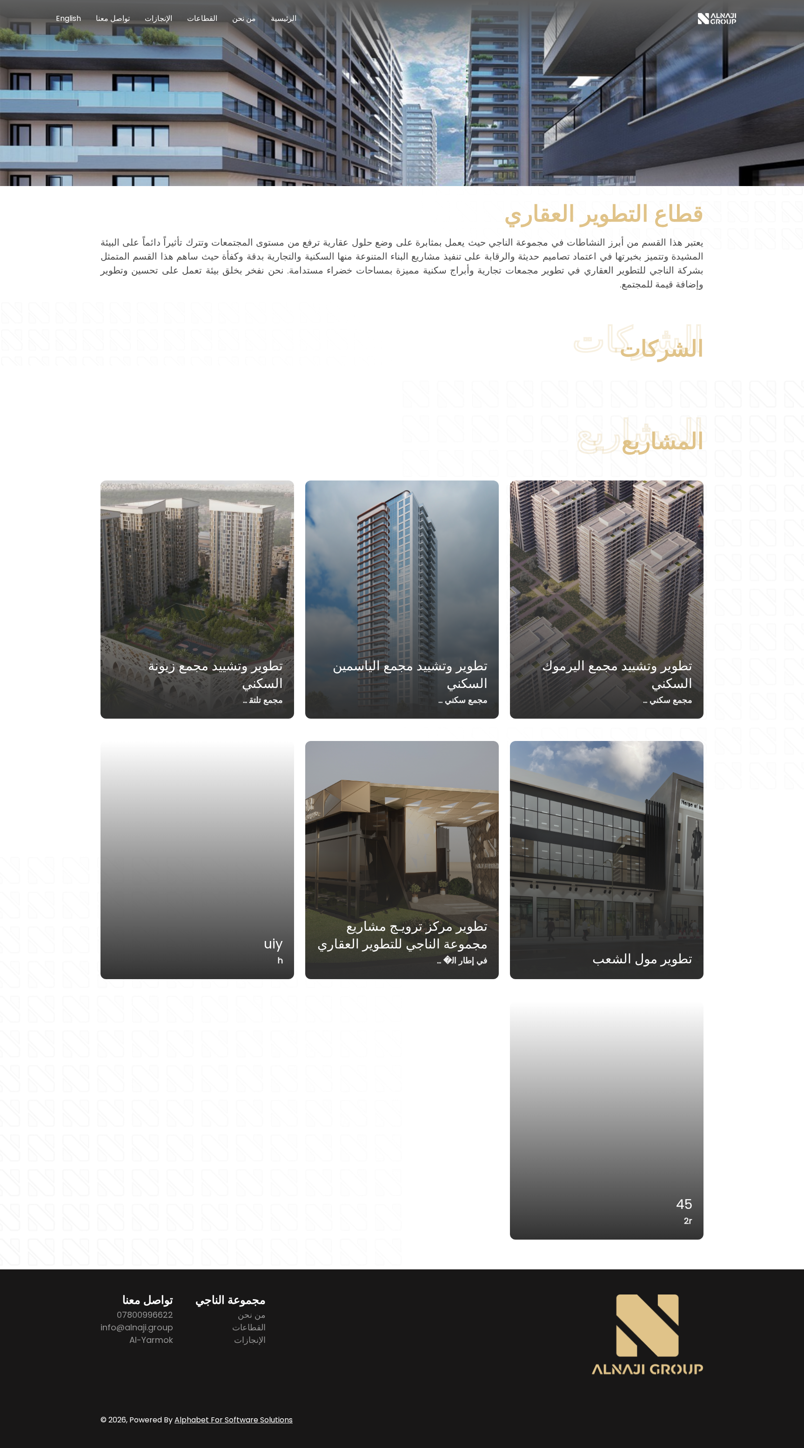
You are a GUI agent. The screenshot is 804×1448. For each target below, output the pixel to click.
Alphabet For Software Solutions (233, 1420)
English (68, 18)
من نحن (244, 18)
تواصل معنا (113, 18)
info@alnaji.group (136, 1327)
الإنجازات (158, 18)
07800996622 (145, 1315)
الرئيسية (283, 18)
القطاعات (202, 18)
